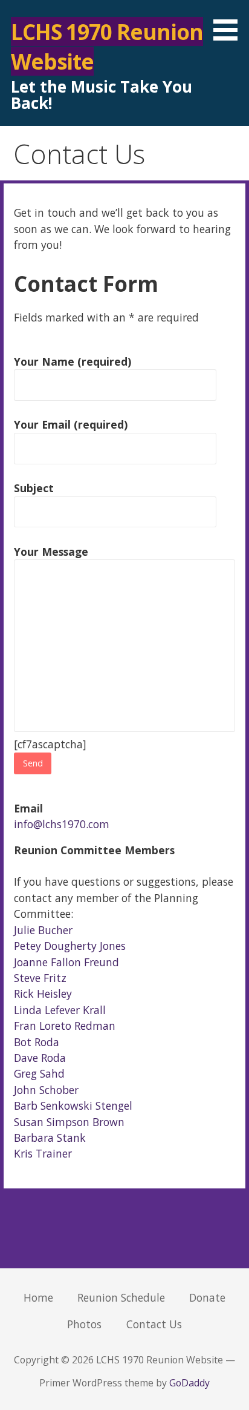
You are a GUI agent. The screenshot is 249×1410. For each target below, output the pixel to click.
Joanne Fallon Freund (66, 962)
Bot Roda (36, 1042)
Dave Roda (40, 1057)
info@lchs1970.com (61, 824)
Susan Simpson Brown (69, 1122)
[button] (229, 22)
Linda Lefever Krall (60, 1010)
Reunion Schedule (121, 1297)
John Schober (46, 1089)
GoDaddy (189, 1382)
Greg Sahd (39, 1073)
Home (38, 1297)
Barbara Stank (50, 1137)
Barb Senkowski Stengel (73, 1105)
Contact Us (154, 1324)
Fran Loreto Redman (64, 1025)
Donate (207, 1297)
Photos (84, 1324)
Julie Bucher (43, 930)
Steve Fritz (40, 977)
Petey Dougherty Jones (70, 945)
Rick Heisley (43, 993)
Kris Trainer (43, 1153)
